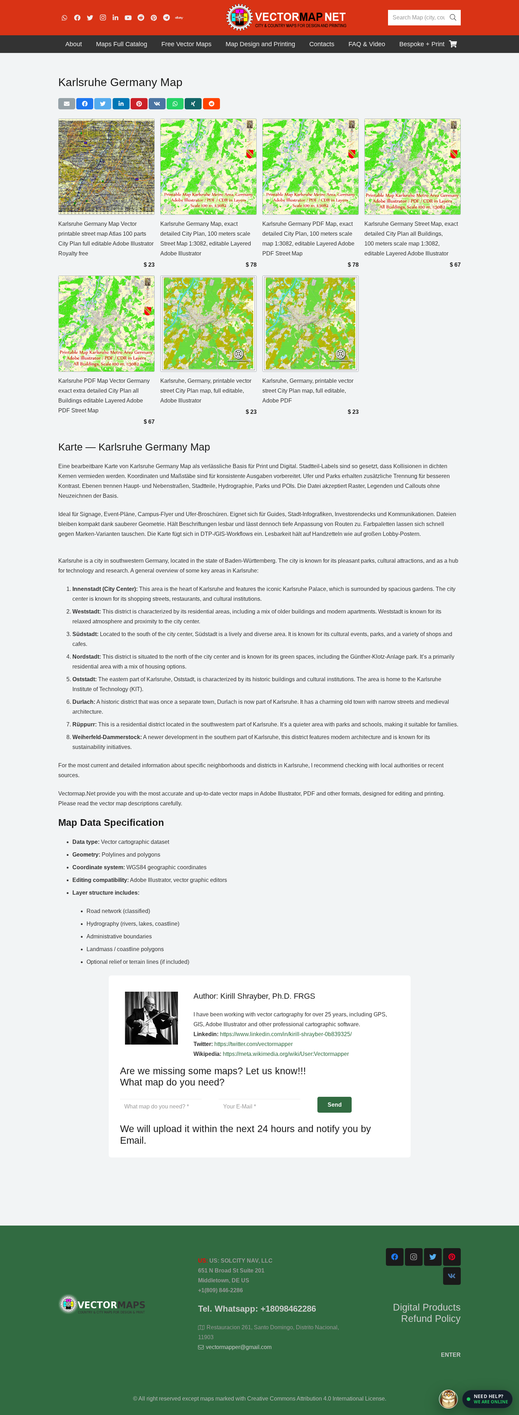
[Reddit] (141, 17)
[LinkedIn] (115, 17)
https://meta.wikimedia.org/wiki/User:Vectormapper (286, 1054)
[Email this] (66, 103)
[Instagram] (102, 17)
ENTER (451, 1355)
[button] (487, 1399)
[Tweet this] (102, 103)
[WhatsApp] (64, 17)
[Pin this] (139, 103)
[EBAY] (179, 17)
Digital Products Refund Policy (427, 1313)
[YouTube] (128, 17)
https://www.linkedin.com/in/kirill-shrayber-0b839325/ (286, 1034)
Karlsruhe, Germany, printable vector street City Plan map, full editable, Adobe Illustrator (205, 391)
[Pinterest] (153, 17)
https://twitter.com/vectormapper (253, 1044)
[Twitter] (90, 17)
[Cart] (453, 44)
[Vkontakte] (452, 1276)
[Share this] (84, 103)
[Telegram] (166, 17)
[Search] (453, 17)
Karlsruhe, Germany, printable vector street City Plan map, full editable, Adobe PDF (307, 391)
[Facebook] (77, 17)
